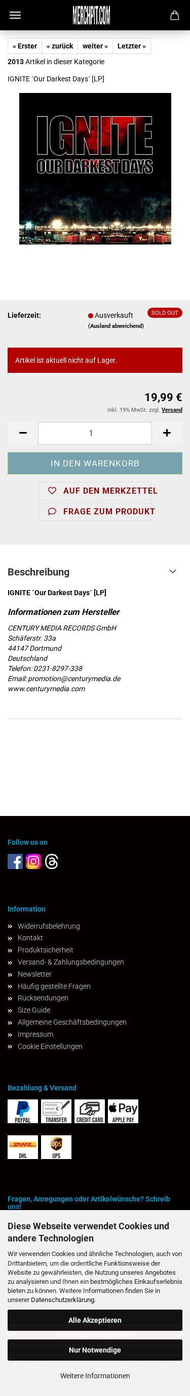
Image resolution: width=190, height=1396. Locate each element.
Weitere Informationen (95, 1376)
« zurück (60, 46)
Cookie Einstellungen (50, 1046)
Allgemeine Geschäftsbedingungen (72, 1022)
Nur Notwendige (95, 1350)
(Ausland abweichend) (116, 326)
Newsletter (35, 974)
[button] (23, 433)
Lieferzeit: (24, 315)
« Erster (25, 46)
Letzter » (132, 46)
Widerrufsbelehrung (49, 926)
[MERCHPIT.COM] (95, 15)
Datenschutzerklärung (62, 1300)
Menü (15, 15)
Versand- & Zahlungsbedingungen (71, 962)
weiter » (95, 46)
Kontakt (30, 938)
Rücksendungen (43, 998)
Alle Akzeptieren (95, 1320)
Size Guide (34, 1010)
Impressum (35, 1034)
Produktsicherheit (45, 950)
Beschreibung (38, 572)
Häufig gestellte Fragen (54, 986)
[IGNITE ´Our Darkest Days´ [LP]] (95, 168)
